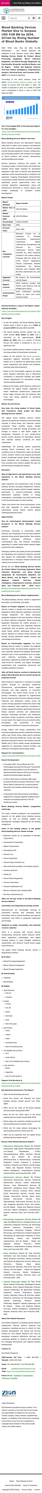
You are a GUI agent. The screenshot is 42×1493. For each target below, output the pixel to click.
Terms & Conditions (30, 1485)
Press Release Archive (24, 1481)
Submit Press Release (13, 1485)
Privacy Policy (27, 1490)
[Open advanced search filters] (33, 18)
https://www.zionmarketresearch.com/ (21, 1371)
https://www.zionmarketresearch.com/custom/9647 (21, 756)
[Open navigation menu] (3, 18)
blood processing (33, 356)
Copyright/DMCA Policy (11, 1490)
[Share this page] (39, 18)
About (11, 1481)
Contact (37, 1490)
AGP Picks (5, 3)
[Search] (29, 18)
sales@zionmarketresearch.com (23, 1369)
